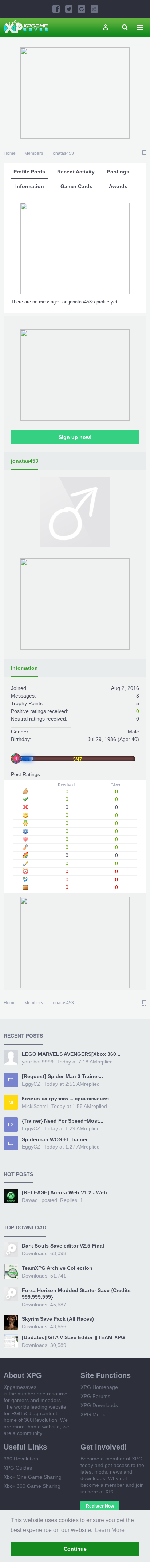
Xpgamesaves (20, 1387)
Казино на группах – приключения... (67, 1098)
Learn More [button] (110, 1530)
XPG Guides (18, 1468)
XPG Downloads (99, 1405)
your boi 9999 (38, 1062)
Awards (118, 186)
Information (29, 186)
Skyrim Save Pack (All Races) (58, 1319)
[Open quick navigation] (143, 153)
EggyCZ (31, 1084)
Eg (11, 1080)
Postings (118, 172)
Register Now (100, 1506)
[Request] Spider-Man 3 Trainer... (62, 1076)
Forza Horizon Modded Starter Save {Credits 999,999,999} (76, 1293)
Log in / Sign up (106, 27)
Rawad (30, 1200)
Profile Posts (29, 172)
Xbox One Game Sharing (33, 1477)
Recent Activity (76, 172)
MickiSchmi (35, 1106)
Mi (11, 1102)
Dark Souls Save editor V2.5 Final (63, 1246)
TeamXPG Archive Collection (57, 1268)
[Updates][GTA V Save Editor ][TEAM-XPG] (74, 1337)
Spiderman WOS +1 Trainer (55, 1139)
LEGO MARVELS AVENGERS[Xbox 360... (71, 1054)
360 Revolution (21, 1459)
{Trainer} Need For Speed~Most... (62, 1121)
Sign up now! (75, 437)
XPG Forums (95, 1396)
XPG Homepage (99, 1387)
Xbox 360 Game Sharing (32, 1486)
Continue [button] (75, 1549)
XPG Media (93, 1414)
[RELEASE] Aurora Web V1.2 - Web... (66, 1192)
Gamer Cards (76, 186)
